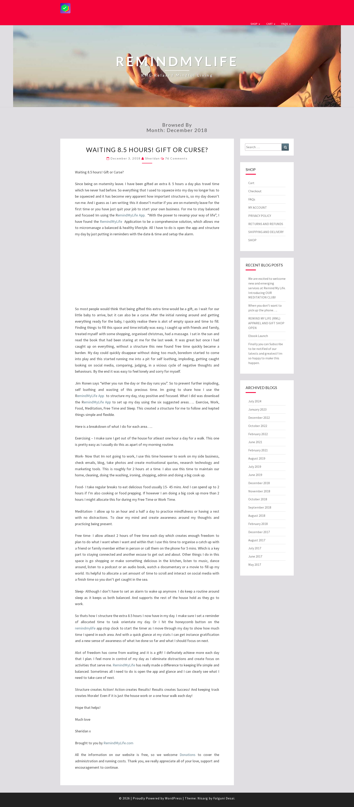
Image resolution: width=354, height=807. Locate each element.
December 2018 (259, 483)
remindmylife (85, 628)
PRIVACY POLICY (259, 216)
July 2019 (254, 466)
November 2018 (259, 491)
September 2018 (259, 507)
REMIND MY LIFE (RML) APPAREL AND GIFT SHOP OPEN (266, 323)
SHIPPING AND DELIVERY (266, 232)
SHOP (254, 24)
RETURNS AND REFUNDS (265, 224)
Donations (187, 754)
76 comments (176, 158)
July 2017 (254, 548)
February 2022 (258, 434)
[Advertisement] (212, 7)
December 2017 (259, 532)
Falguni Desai (223, 798)
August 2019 (256, 458)
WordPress (173, 798)
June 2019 (255, 475)
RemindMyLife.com (118, 743)
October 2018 (257, 499)
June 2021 (255, 442)
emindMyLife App (131, 215)
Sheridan (152, 158)
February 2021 (258, 450)
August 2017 (256, 540)
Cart (269, 24)
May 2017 (254, 564)
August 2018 (256, 515)
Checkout (255, 191)
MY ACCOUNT (257, 207)
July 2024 (254, 401)
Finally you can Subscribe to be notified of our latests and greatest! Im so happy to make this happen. (265, 353)
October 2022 (257, 426)
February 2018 (258, 524)
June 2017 (255, 556)
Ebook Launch (258, 336)
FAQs (285, 24)
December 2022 (259, 417)
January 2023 (257, 409)
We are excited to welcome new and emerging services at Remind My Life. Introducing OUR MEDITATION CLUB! (267, 288)
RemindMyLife (111, 221)
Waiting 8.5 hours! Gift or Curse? (147, 149)
